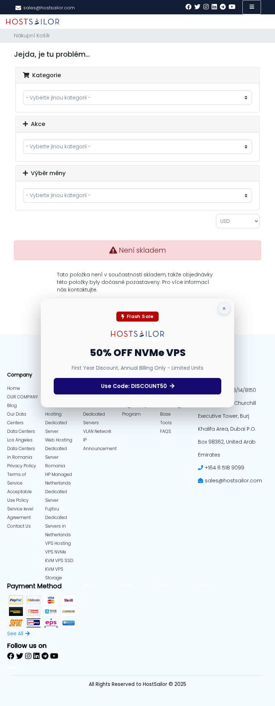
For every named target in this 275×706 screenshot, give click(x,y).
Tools (166, 423)
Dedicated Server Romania (56, 457)
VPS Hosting (58, 543)
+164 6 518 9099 (224, 467)
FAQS (165, 431)
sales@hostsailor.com (233, 480)
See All (15, 633)
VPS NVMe (55, 552)
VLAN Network (97, 431)
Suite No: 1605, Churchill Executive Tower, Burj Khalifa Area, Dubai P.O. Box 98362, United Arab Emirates (227, 428)
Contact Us (19, 526)
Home (13, 388)
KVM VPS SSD (59, 560)
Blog (12, 405)
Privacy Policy (21, 466)
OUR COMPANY (22, 397)
